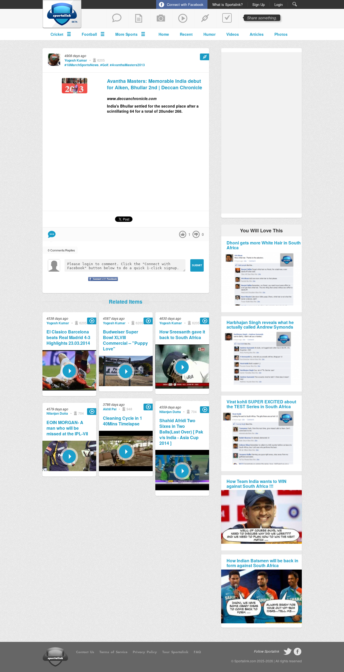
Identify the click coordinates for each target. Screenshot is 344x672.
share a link (205, 18)
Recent (186, 34)
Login (278, 4)
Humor (209, 34)
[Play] (69, 389)
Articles (257, 34)
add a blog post (139, 18)
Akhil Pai (109, 409)
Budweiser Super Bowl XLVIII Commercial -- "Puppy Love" (125, 340)
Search (294, 4)
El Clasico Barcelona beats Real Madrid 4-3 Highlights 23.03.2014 (68, 337)
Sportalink (62, 14)
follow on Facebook (297, 651)
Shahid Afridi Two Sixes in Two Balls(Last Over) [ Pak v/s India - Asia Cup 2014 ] (181, 432)
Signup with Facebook (101, 282)
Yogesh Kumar (75, 60)
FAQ (197, 652)
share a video (183, 18)
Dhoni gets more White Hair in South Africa (264, 245)
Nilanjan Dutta (57, 413)
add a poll (227, 18)
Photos (281, 34)
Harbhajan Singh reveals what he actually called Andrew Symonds (260, 324)
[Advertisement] (158, 164)
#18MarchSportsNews (81, 64)
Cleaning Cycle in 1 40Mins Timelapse (122, 421)
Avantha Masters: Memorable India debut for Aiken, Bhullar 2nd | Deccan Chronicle (154, 84)
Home (164, 34)
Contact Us (85, 652)
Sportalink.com (245, 661)
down (196, 234)
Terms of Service (113, 652)
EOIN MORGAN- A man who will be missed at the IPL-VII (67, 428)
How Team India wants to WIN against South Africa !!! (256, 483)
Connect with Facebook (185, 4)
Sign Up (258, 4)
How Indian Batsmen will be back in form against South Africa (262, 562)
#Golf (104, 64)
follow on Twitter (287, 651)
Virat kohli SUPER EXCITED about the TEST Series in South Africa (261, 404)
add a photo (161, 18)
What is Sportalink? (227, 4)
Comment (52, 234)
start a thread (117, 18)
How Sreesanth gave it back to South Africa (182, 334)
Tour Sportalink (175, 652)
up (182, 234)
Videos (232, 34)
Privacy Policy (145, 652)
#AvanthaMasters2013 (127, 64)
